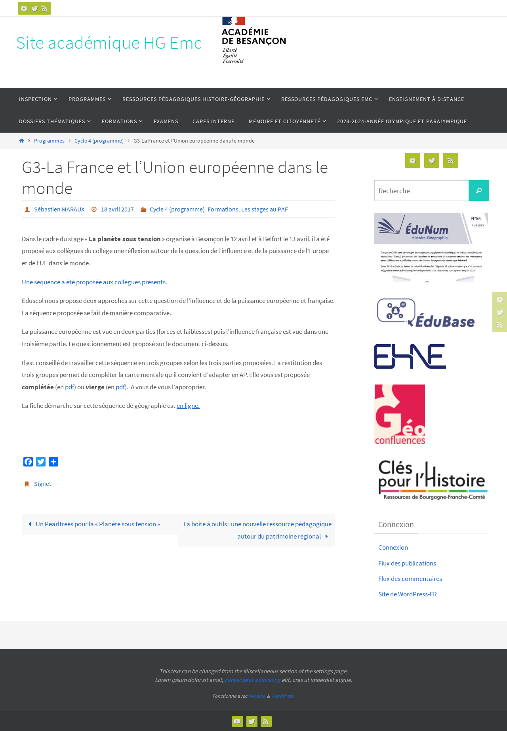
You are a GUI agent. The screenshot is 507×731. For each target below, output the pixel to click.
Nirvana (256, 696)
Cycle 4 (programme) (99, 140)
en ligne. (188, 405)
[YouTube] (24, 8)
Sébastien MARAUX (59, 209)
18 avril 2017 (117, 209)
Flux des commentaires (410, 578)
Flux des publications (407, 563)
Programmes (49, 140)
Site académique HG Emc (109, 42)
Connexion (393, 547)
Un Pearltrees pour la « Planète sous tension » (97, 524)
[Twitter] (34, 8)
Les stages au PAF (264, 209)
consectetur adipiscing (252, 679)
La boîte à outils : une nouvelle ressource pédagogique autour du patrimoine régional (257, 530)
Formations (223, 209)
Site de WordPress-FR (407, 594)
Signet (42, 483)
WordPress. (283, 696)
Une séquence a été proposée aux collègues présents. (94, 282)
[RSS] (44, 8)
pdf (69, 387)
